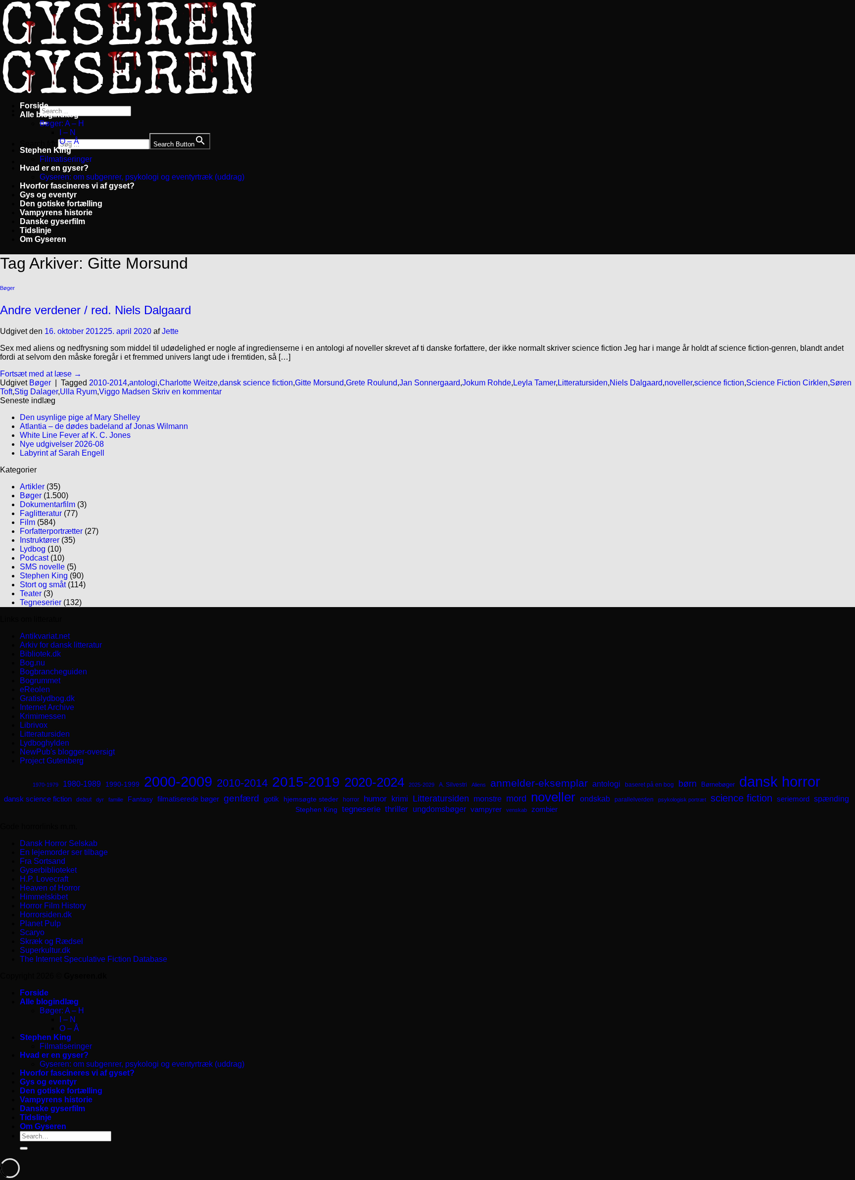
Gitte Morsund (319, 382)
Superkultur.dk (45, 950)
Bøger (7, 288)
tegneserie (361, 809)
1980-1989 (82, 783)
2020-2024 (374, 782)
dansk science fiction (256, 382)
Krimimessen (43, 716)
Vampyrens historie (56, 212)
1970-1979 (45, 785)
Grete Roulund (371, 382)
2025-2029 (421, 785)
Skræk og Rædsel (51, 941)
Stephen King (45, 150)
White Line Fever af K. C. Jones (75, 435)
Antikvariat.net (45, 636)
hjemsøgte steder (311, 799)
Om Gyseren (43, 239)
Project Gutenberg (52, 760)
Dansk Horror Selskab (58, 843)
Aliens (479, 785)
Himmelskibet (44, 897)
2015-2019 (306, 782)
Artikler (32, 486)
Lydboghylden (44, 743)
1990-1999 (122, 784)
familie (115, 799)
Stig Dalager (36, 391)
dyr (100, 799)
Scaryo (32, 932)
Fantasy (140, 799)
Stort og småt (43, 584)
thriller (396, 809)
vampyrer (486, 809)
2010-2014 (108, 382)
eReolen (35, 689)
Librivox (34, 725)
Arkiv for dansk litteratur (61, 645)
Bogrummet (40, 680)
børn (687, 784)
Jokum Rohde (486, 382)
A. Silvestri (453, 784)
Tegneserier (40, 602)
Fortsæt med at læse (41, 374)
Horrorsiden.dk (46, 914)
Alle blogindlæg (49, 114)
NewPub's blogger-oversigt (67, 752)
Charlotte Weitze (188, 382)
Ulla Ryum (78, 391)
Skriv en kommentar (187, 391)
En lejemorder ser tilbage (64, 852)
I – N (67, 132)
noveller (678, 382)
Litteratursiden (583, 382)
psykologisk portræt (682, 799)
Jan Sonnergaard (429, 382)
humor (375, 798)
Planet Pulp (40, 923)
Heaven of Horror (50, 888)
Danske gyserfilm (52, 221)
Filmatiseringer (66, 159)
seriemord (793, 799)
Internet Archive (47, 707)
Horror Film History (53, 905)
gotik (271, 799)
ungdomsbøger (439, 809)
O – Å (69, 141)
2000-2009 (178, 781)
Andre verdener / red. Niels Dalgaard (95, 310)
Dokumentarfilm (47, 504)
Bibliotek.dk (40, 654)
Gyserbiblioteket (48, 870)
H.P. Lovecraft (44, 879)
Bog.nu (32, 663)
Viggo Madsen (124, 391)
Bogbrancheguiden (53, 671)
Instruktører (39, 540)
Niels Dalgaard (636, 382)
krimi (399, 799)
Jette (170, 331)
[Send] (24, 1148)
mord (516, 798)
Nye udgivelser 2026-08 (62, 444)
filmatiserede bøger (188, 799)
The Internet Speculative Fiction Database (93, 959)
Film (27, 522)
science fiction (719, 382)
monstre (488, 798)
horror (351, 799)
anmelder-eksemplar (539, 783)
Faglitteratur (41, 513)
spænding (831, 799)
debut (84, 799)
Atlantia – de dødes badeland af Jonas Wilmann (104, 426)
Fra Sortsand (42, 861)
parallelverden (634, 799)
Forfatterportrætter (51, 531)
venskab (516, 810)
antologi (143, 382)
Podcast (34, 558)
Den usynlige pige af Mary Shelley (80, 417)
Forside (34, 105)
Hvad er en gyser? (54, 168)
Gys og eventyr (48, 194)
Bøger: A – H (62, 123)
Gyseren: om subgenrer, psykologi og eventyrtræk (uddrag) (142, 177)
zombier (544, 809)
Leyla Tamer (534, 382)
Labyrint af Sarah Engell (62, 453)
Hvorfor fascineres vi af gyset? (77, 186)
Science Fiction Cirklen (787, 382)
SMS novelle (42, 567)
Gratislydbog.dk (47, 698)
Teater (31, 593)
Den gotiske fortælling (61, 203)
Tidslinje (35, 230)
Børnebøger (718, 784)
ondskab (595, 798)
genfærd (241, 798)
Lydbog (33, 549)
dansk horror (779, 782)
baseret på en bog (649, 785)
